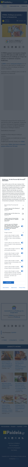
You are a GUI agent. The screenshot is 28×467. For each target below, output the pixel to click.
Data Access (14, 287)
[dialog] (14, 233)
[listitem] (14, 205)
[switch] (22, 208)
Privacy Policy (22, 287)
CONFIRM (8, 282)
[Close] (25, 179)
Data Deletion (6, 287)
